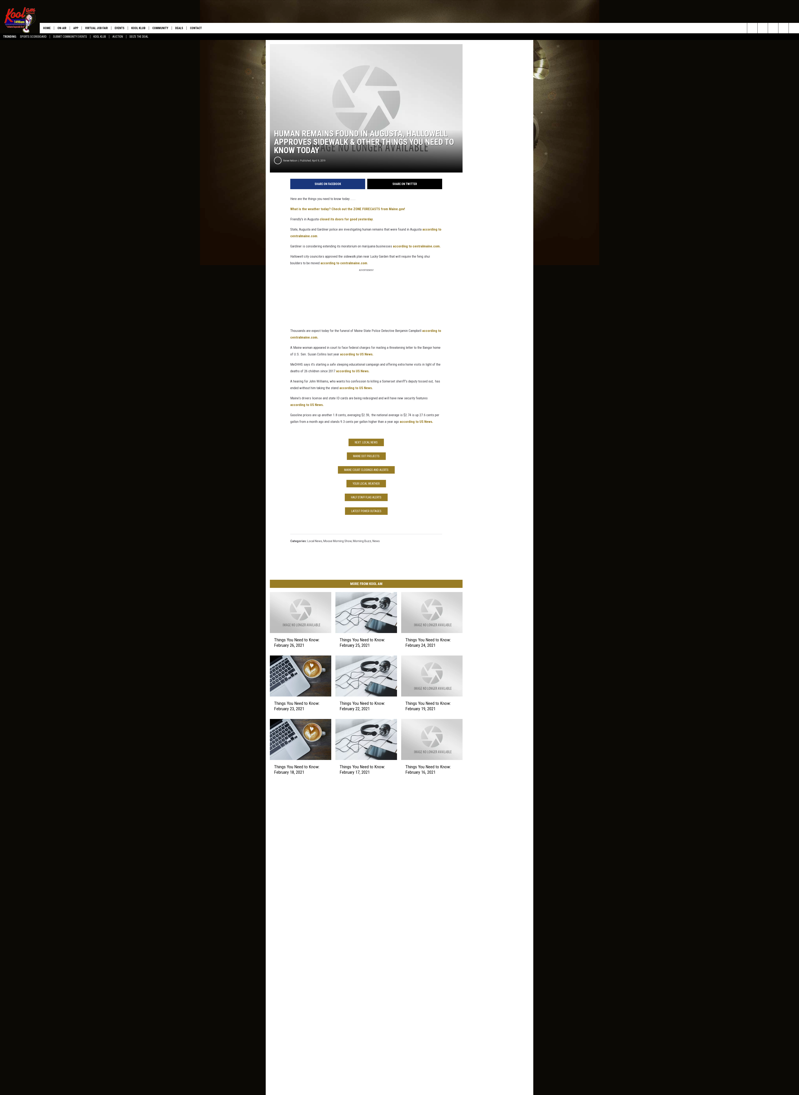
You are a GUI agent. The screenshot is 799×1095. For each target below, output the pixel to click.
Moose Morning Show (337, 541)
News (376, 541)
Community (160, 28)
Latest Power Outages (366, 511)
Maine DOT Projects (366, 456)
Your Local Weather (366, 483)
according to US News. (356, 354)
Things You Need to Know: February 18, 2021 (296, 769)
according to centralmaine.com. (417, 246)
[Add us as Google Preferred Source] (763, 28)
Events (119, 28)
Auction (117, 36)
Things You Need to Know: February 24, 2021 (428, 642)
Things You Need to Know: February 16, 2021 (428, 769)
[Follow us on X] (783, 28)
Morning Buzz (362, 541)
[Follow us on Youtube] (794, 28)
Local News (314, 541)
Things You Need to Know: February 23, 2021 (296, 706)
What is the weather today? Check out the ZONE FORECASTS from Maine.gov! (347, 209)
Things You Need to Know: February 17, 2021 (362, 769)
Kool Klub (99, 36)
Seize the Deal (138, 36)
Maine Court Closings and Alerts (366, 470)
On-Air (61, 28)
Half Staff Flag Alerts (366, 497)
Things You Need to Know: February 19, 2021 (428, 706)
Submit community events (70, 36)
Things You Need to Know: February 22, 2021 (362, 706)
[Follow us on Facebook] (773, 28)
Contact (196, 28)
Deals (179, 28)
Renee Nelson (290, 160)
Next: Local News (366, 442)
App (75, 28)
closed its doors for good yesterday (346, 219)
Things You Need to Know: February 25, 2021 (362, 642)
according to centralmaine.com (343, 263)
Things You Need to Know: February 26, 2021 (296, 642)
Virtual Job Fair (96, 28)
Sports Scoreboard (33, 36)
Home (47, 28)
